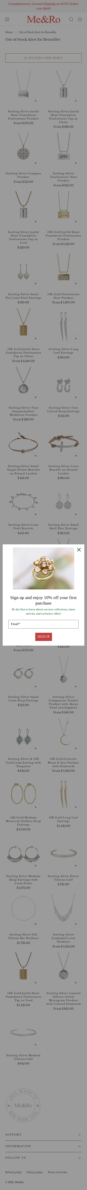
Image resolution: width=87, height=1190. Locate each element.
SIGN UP (43, 636)
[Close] (79, 549)
